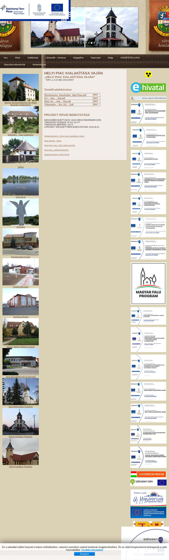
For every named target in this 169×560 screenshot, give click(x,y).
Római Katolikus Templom (20, 437)
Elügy (110, 58)
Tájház (21, 167)
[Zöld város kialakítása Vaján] (148, 400)
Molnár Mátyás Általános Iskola (21, 347)
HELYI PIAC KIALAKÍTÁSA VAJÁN (73, 73)
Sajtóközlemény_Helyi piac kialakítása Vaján (64, 136)
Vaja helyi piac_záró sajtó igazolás (59, 145)
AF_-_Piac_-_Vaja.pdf (55, 98)
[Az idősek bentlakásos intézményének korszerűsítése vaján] (148, 443)
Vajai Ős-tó (21, 197)
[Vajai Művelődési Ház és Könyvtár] (20, 404)
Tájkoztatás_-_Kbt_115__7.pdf (59, 104)
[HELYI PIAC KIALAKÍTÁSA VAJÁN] (148, 422)
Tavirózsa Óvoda (20, 317)
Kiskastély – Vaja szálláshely (21, 135)
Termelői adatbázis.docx (58, 89)
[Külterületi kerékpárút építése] (148, 467)
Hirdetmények (39, 65)
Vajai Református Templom (21, 407)
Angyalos (21, 227)
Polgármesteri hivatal (20, 257)
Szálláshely (33, 58)
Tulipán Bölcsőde (21, 287)
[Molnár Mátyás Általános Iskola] (20, 344)
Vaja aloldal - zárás (52, 141)
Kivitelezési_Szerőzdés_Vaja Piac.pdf (65, 95)
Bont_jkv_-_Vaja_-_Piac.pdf (58, 101)
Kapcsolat (96, 58)
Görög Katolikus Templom (20, 467)
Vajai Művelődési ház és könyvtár (21, 377)
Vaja (6, 58)
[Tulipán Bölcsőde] (20, 285)
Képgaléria (78, 58)
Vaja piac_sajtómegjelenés (56, 150)
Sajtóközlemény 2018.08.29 (56, 155)
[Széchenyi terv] (148, 485)
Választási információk (14, 65)
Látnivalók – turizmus (56, 58)
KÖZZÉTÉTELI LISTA (130, 58)
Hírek (17, 58)
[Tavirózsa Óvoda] (20, 314)
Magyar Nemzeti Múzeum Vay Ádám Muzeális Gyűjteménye (20, 104)
